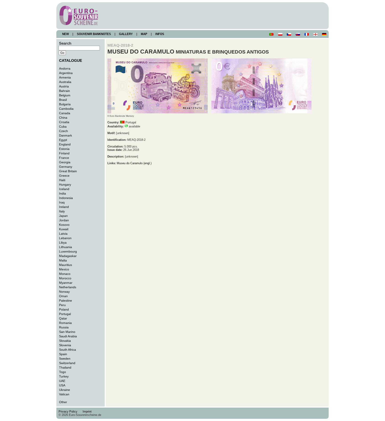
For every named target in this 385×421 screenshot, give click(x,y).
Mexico (64, 269)
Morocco (65, 278)
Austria (64, 86)
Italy (62, 211)
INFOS (160, 34)
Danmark (65, 135)
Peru (62, 305)
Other (63, 402)
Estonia (64, 149)
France (64, 158)
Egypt (63, 140)
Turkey (64, 376)
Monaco (64, 274)
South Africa (67, 349)
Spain (63, 354)
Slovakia (65, 340)
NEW (65, 34)
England (65, 144)
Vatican (64, 394)
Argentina (66, 73)
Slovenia (65, 345)
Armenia (65, 77)
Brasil (63, 100)
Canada (64, 113)
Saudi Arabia (68, 336)
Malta (63, 260)
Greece (64, 175)
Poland (64, 309)
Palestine (65, 300)
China (63, 117)
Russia (64, 327)
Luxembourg (68, 251)
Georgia (64, 162)
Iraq (62, 202)
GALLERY (125, 34)
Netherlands (67, 287)
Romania (65, 323)
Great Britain (68, 171)
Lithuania (65, 247)
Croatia (64, 122)
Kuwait (63, 229)
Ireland (64, 207)
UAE (62, 381)
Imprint (88, 411)
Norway (64, 291)
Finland (64, 153)
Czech (63, 131)
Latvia (63, 233)
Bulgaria (65, 104)
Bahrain (64, 91)
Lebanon (65, 238)
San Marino (67, 332)
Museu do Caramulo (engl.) (134, 163)
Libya (63, 242)
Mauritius (65, 265)
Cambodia (66, 108)
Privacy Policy (69, 411)
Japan (63, 216)
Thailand (65, 367)
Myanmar (65, 282)
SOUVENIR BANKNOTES (94, 34)
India (62, 193)
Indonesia (66, 198)
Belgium (64, 95)
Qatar (63, 318)
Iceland (64, 189)
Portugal (65, 314)
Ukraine (64, 390)
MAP (144, 34)
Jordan (64, 220)
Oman (63, 296)
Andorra (64, 68)
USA (62, 385)
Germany (65, 166)
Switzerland (67, 363)
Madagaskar (68, 256)
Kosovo (64, 224)
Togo (62, 372)
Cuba (63, 126)
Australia (65, 82)
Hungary (65, 184)
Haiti (62, 180)
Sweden (64, 358)
